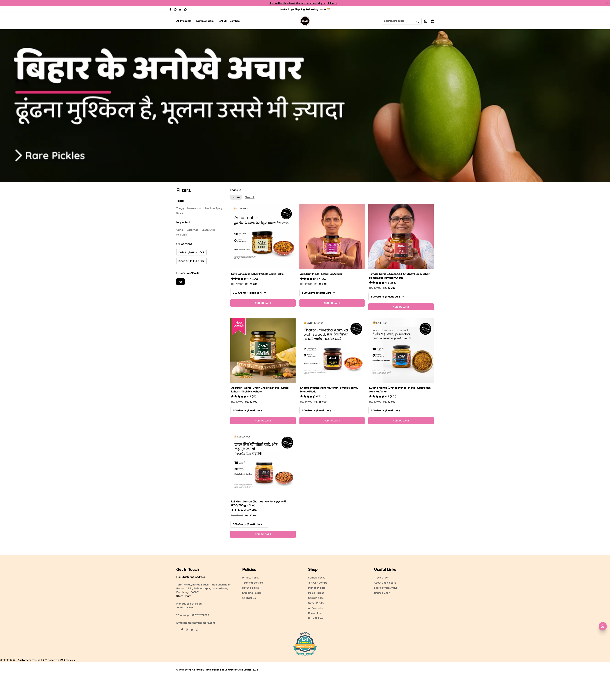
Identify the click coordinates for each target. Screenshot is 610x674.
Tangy (180, 208)
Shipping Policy (251, 592)
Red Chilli (181, 234)
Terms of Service (252, 582)
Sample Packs (205, 21)
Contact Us (249, 597)
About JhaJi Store (385, 582)
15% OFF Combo (317, 582)
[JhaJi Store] (305, 21)
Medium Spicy (213, 208)
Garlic (179, 229)
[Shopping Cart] (432, 21)
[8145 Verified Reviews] (305, 656)
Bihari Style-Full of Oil (191, 261)
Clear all (249, 197)
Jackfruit (192, 229)
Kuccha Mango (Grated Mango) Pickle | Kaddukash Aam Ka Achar (400, 390)
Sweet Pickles (316, 603)
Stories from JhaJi (385, 587)
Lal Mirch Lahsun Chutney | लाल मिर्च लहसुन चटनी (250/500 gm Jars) (258, 504)
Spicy (179, 213)
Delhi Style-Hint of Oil (191, 252)
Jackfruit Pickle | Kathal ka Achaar (321, 274)
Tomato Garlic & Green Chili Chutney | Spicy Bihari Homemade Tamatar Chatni (399, 276)
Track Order (381, 577)
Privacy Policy (250, 577)
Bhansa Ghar (382, 592)
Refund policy (250, 587)
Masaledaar (194, 208)
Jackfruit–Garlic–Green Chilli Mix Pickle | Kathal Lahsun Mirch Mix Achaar (260, 390)
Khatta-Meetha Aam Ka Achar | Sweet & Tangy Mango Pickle (329, 390)
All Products (183, 21)
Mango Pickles (316, 587)
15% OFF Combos (229, 21)
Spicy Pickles (316, 597)
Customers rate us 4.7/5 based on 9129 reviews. (46, 660)
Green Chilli (208, 229)
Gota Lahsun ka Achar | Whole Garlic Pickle (257, 274)
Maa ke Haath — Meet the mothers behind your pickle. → (303, 3)
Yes (180, 281)
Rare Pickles (315, 618)
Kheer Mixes (315, 613)
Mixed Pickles (316, 592)
